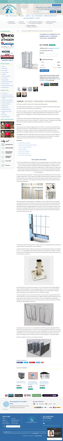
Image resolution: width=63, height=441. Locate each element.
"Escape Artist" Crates (7, 95)
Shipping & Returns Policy (50, 15)
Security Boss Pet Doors (7, 85)
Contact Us (13, 418)
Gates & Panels (5, 107)
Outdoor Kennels (6, 116)
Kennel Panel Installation (24, 153)
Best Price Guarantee (29, 18)
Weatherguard (5, 87)
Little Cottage (5, 72)
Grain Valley (4, 70)
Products (21, 15)
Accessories (4, 93)
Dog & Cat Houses (6, 103)
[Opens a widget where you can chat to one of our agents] (55, 434)
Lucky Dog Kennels (6, 76)
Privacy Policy (5, 422)
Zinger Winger (5, 79)
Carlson (3, 66)
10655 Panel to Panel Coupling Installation (28, 145)
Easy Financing (38, 15)
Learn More (5, 409)
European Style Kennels (7, 100)
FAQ (33, 15)
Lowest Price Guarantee (51, 101)
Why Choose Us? (14, 15)
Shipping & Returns (38, 101)
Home (7, 15)
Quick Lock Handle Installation (25, 147)
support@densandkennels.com (54, 9)
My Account (56, 5)
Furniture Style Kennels (7, 102)
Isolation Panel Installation (24, 151)
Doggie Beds (5, 105)
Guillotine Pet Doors (6, 109)
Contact (37, 18)
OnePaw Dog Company (7, 81)
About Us (28, 15)
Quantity (42, 52)
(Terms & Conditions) (56, 7)
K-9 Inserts (4, 114)
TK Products (5, 78)
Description (20, 101)
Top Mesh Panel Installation (24, 143)
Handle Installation (23, 149)
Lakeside (4, 74)
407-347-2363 (41, 9)
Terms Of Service (6, 423)
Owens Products (5, 83)
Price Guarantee (14, 423)
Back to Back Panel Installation (25, 155)
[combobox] (43, 11)
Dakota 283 (4, 68)
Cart (53, 11)
